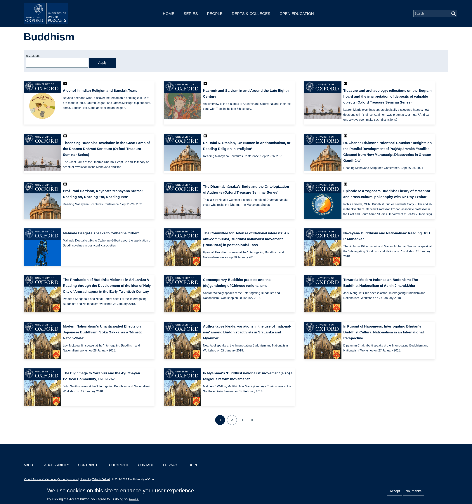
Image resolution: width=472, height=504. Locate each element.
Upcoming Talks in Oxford (95, 479)
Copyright (119, 465)
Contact (146, 465)
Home (168, 13)
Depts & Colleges (251, 13)
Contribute (89, 465)
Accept (395, 491)
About (29, 465)
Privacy (170, 465)
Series (191, 13)
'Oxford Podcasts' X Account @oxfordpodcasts (51, 479)
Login (192, 465)
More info (134, 499)
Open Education (297, 13)
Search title (33, 56)
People (215, 13)
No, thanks (413, 491)
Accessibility (56, 465)
